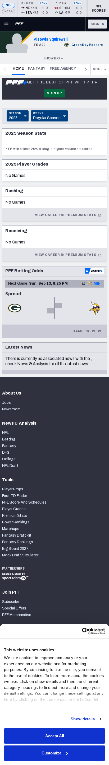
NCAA (8, 11)
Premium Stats (14, 516)
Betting (8, 439)
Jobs (6, 403)
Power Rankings (16, 522)
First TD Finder (14, 496)
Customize (51, 753)
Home (19, 68)
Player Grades (14, 509)
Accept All (54, 736)
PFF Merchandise (16, 615)
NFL (8, 5)
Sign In (97, 24)
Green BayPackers (87, 45)
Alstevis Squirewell (51, 39)
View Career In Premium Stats (66, 215)
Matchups (10, 529)
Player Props (12, 489)
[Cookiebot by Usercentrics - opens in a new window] (82, 631)
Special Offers (14, 608)
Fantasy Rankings (17, 542)
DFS (6, 452)
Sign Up (54, 93)
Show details (83, 719)
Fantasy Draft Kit (16, 535)
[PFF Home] (19, 24)
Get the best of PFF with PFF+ (62, 82)
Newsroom (11, 409)
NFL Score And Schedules (24, 502)
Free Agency (63, 69)
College (9, 459)
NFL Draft (10, 466)
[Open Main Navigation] (6, 24)
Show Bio (51, 58)
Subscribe (10, 602)
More (98, 69)
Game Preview (86, 331)
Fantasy (37, 69)
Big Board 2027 (15, 549)
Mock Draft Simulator (20, 555)
